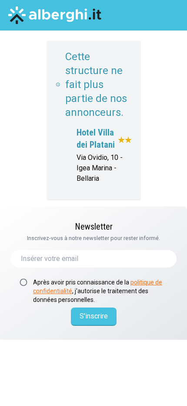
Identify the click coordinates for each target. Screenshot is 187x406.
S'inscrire (94, 316)
